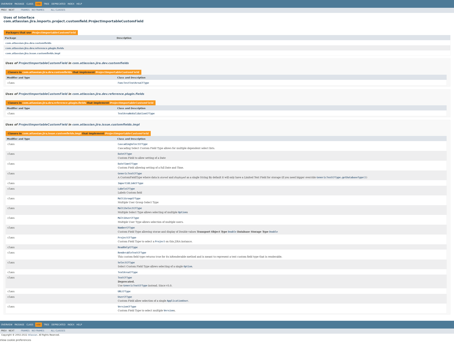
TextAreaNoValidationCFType (136, 113)
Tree (46, 4)
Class (29, 4)
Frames (25, 10)
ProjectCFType (127, 237)
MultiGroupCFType (129, 198)
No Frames (38, 10)
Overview (6, 4)
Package (19, 4)
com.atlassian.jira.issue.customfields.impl (32, 53)
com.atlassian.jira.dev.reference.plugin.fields (34, 48)
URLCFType (124, 291)
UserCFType (125, 296)
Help (79, 4)
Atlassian (32, 335)
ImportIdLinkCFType (130, 183)
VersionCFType (127, 306)
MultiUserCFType (128, 217)
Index (71, 4)
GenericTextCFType (130, 173)
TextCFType (125, 277)
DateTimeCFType (128, 163)
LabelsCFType (126, 188)
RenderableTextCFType (132, 252)
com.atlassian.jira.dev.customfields (28, 43)
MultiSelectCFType (130, 208)
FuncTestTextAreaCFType (133, 82)
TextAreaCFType (128, 272)
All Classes (58, 10)
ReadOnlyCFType (128, 247)
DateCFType (125, 153)
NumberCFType (126, 227)
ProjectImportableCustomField (54, 32)
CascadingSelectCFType (133, 144)
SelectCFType (126, 262)
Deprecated (58, 4)
